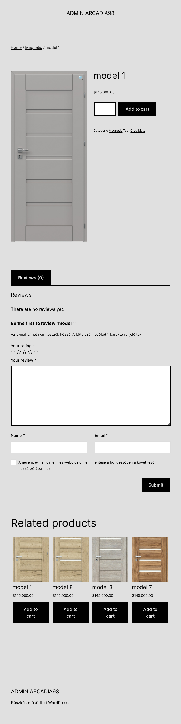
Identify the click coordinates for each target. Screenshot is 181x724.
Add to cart (137, 109)
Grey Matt (137, 130)
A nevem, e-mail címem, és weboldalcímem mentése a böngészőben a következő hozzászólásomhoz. (86, 465)
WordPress (58, 702)
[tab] (31, 277)
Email (101, 435)
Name (18, 435)
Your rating (23, 345)
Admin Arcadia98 (90, 13)
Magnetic (33, 47)
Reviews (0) (31, 277)
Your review (23, 360)
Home (16, 47)
